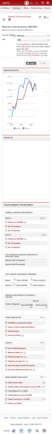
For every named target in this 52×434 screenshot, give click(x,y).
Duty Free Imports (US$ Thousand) (21, 365)
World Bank (45, 430)
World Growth (13, 331)
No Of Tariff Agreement (17, 348)
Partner (26, 8)
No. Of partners (14, 230)
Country (47, 8)
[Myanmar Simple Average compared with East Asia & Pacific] (25, 357)
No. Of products (14, 226)
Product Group (36, 8)
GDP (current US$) (15, 383)
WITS (6, 3)
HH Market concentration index (20, 323)
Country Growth (14, 335)
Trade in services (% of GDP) (19, 399)
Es (37, 3)
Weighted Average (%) (16, 361)
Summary (16, 8)
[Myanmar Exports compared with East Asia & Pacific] (25, 222)
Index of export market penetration (21, 327)
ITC (14, 430)
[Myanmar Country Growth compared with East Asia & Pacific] (23, 335)
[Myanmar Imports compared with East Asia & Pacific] (25, 239)
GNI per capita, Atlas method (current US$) (24, 387)
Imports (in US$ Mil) (15, 239)
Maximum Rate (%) (15, 352)
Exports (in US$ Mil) (15, 222)
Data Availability (33, 55)
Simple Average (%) (15, 357)
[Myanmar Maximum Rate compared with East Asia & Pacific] (24, 352)
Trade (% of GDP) (14, 403)
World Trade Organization (37, 430)
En (31, 3)
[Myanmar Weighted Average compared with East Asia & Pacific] (27, 361)
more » (42, 218)
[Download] (4, 19)
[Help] (9, 19)
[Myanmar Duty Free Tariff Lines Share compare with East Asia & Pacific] (34, 369)
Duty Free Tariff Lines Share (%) (20, 369)
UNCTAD (22, 430)
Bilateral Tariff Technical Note (19, 16)
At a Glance (5, 8)
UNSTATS (29, 430)
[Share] (46, 17)
